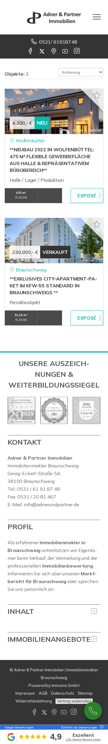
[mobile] (97, 16)
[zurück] (14, 410)
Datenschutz (62, 693)
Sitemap (85, 693)
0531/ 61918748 (58, 42)
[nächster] (93, 410)
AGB (43, 693)
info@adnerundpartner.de (51, 504)
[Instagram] (77, 51)
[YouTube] (65, 51)
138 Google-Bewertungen (83, 739)
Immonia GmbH (66, 685)
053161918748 (93, 711)
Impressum (25, 693)
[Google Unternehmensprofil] (54, 51)
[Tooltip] (101, 727)
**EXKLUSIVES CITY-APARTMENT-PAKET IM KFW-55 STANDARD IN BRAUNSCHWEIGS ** (53, 285)
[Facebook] (30, 51)
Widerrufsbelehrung (33, 701)
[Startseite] (54, 17)
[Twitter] (42, 51)
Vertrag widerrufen (74, 701)
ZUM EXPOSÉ (86, 195)
